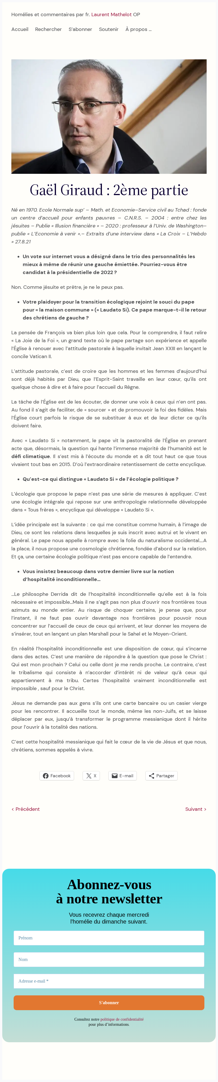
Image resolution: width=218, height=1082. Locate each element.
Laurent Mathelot (111, 14)
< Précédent (25, 809)
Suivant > (196, 809)
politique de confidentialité (122, 1019)
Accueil (19, 29)
